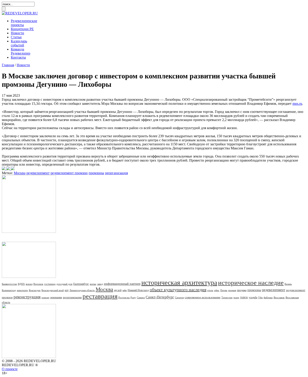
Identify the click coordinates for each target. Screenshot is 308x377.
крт (67, 290)
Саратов (179, 297)
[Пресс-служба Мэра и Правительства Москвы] (8, 169)
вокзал (29, 284)
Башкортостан (9, 284)
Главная (8, 65)
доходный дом (64, 284)
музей (118, 290)
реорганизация (116, 173)
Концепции (22, 29)
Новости (17, 33)
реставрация (100, 296)
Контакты (18, 57)
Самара (141, 297)
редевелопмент (38, 173)
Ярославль (279, 297)
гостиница (49, 284)
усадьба (253, 297)
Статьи (16, 37)
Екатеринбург (81, 284)
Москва (19, 173)
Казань (288, 284)
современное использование (203, 297)
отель (210, 290)
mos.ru (297, 103)
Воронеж (38, 284)
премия (232, 290)
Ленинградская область (82, 290)
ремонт (45, 297)
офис (216, 290)
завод (100, 284)
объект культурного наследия (178, 289)
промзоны (96, 173)
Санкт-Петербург (160, 297)
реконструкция (27, 297)
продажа (241, 290)
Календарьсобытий (19, 43)
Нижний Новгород (138, 290)
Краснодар (35, 290)
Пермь (223, 290)
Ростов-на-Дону (127, 297)
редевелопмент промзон (69, 173)
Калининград (9, 290)
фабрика (268, 297)
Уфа (260, 297)
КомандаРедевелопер (20, 51)
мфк (124, 290)
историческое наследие (251, 282)
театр (236, 297)
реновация (56, 297)
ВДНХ (21, 284)
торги (244, 297)
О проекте (10, 369)
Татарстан (226, 297)
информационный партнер (122, 284)
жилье (93, 284)
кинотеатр (22, 290)
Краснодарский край (52, 290)
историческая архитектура (179, 282)
